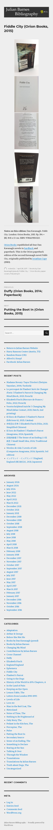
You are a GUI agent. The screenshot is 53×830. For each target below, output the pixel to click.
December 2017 (14, 558)
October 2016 (13, 606)
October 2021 (13, 510)
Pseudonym (15, 274)
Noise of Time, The (16, 713)
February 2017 (13, 592)
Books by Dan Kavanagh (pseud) (22, 640)
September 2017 (14, 568)
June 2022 (11, 492)
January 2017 (13, 596)
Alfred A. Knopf (14, 358)
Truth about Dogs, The (18, 765)
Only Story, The (14, 720)
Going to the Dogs (15, 678)
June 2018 (11, 537)
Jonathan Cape (39, 258)
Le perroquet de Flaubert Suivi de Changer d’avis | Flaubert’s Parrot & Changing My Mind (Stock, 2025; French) (27, 392)
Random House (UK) (16, 355)
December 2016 (14, 599)
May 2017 (11, 582)
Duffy (9, 658)
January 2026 (13, 482)
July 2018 (11, 534)
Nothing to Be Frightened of (20, 716)
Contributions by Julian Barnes (22, 651)
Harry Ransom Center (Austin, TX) (23, 351)
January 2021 (13, 513)
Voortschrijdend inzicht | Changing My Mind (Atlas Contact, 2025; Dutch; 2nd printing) (26, 410)
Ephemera (12, 668)
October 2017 (13, 565)
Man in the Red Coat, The (19, 706)
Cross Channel (14, 654)
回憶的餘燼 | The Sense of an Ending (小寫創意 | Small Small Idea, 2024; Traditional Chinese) (27, 441)
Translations (13, 758)
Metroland (12, 710)
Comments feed (14, 809)
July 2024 (11, 489)
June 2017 (11, 579)
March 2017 (12, 589)
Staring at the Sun (15, 748)
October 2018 (13, 523)
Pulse (9, 730)
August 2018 (12, 530)
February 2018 (13, 551)
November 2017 (14, 561)
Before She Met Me (16, 637)
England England (15, 665)
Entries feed (12, 806)
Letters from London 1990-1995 (22, 696)
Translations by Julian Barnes (21, 761)
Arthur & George (15, 634)
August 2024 (13, 485)
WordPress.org (14, 812)
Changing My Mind (16, 647)
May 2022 (11, 496)
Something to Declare (17, 744)
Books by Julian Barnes (18, 644)
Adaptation (12, 630)
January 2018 (13, 554)
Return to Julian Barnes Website (22, 348)
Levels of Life (13, 699)
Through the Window (17, 754)
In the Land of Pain (16, 685)
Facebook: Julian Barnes (18, 362)
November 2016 (14, 603)
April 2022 (12, 499)
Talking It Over (14, 751)
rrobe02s (11, 269)
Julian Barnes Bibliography (15, 823)
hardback (29, 248)
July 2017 (11, 575)
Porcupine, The (14, 727)
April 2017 (11, 586)
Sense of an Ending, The (18, 741)
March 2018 (12, 548)
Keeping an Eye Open (17, 689)
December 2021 (14, 506)
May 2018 (11, 541)
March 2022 (12, 503)
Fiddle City (23, 271)
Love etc (11, 703)
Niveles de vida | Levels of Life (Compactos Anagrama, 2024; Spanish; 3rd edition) (27, 451)
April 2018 (12, 544)
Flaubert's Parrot (15, 675)
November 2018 (14, 520)
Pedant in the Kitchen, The (20, 723)
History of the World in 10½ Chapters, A (26, 682)
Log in (10, 802)
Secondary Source (15, 737)
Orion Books (10, 245)
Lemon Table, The (15, 692)
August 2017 (12, 572)
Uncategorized (14, 768)
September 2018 (14, 527)
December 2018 (14, 516)
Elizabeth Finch (14, 661)
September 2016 (14, 610)
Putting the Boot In (16, 734)
